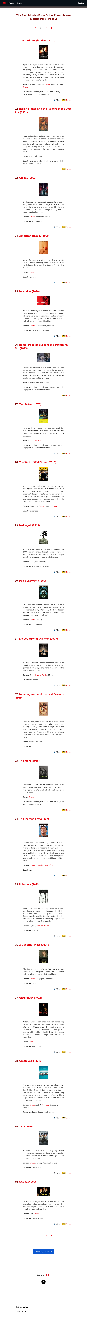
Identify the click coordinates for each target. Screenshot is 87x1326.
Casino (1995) (27, 1182)
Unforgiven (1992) (30, 997)
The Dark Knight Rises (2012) (37, 40)
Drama (25, 87)
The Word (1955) (29, 760)
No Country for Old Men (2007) (38, 638)
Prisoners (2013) (29, 884)
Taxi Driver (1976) (30, 404)
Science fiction (49, 865)
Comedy (42, 506)
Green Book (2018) (30, 1060)
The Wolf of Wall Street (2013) (37, 462)
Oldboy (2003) (27, 177)
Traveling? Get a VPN (43, 1251)
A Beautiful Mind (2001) (34, 945)
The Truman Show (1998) (34, 818)
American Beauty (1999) (34, 235)
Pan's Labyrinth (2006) (33, 580)
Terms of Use (21, 1311)
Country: (40, 1275)
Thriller (47, 84)
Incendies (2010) (29, 291)
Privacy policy (22, 1307)
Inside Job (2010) (29, 525)
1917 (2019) (26, 1126)
